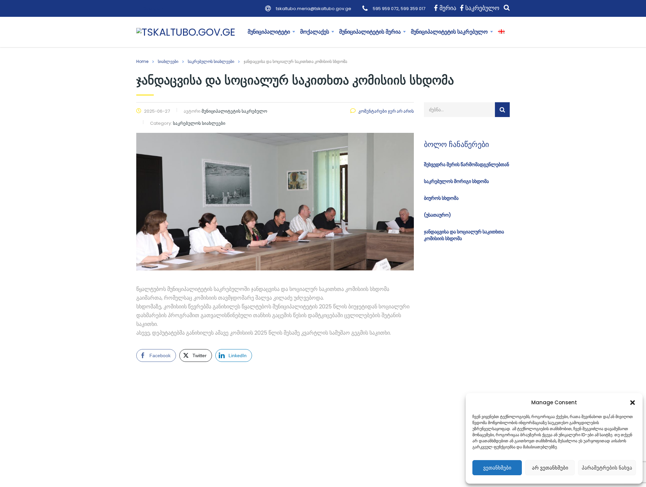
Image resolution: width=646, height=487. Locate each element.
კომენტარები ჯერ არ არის (386, 111)
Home (142, 61)
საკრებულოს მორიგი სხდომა (456, 181)
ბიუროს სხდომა (441, 198)
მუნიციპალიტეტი (269, 32)
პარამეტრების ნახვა (607, 467)
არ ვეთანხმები (550, 467)
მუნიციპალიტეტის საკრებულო (449, 32)
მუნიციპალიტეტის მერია (370, 32)
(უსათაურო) (437, 215)
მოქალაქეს (314, 32)
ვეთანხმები (497, 467)
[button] (632, 402)
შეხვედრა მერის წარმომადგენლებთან (466, 164)
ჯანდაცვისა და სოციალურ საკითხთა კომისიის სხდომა (464, 235)
